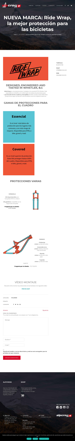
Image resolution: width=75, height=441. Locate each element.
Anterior (5, 310)
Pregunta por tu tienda (12, 206)
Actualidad (21, 34)
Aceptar (29, 438)
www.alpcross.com (61, 75)
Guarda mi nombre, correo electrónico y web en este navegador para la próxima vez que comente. (25, 352)
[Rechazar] (73, 437)
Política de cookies (44, 438)
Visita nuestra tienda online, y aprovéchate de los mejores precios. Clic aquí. (28, 389)
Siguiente (45, 310)
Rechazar (35, 438)
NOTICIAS (37, 5)
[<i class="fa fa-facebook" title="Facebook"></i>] (65, 6)
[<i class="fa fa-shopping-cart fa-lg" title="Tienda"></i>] (71, 6)
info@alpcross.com (61, 70)
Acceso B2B (60, 5)
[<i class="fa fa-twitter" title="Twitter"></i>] (68, 6)
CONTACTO (51, 5)
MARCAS (31, 5)
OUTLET (44, 5)
